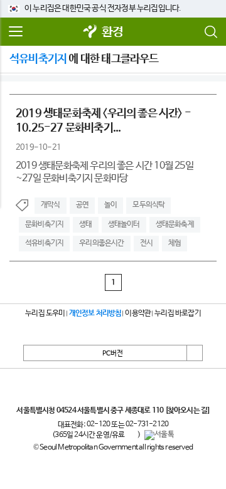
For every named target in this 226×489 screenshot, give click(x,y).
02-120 (98, 424)
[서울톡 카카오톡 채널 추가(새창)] (159, 435)
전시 (146, 243)
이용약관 (138, 313)
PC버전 (112, 353)
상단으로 (194, 353)
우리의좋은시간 (101, 243)
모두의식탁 (148, 205)
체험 (174, 243)
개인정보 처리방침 (95, 313)
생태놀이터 (124, 224)
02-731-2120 (147, 424)
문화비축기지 (44, 224)
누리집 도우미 (45, 313)
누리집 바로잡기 (177, 313)
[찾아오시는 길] (187, 410)
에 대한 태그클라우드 (84, 59)
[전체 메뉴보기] (15, 32)
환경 (112, 32)
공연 (82, 205)
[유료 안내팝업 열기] (131, 435)
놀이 (110, 205)
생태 (85, 224)
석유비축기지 (44, 243)
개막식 (50, 205)
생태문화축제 (175, 224)
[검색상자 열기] (210, 32)
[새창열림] (90, 32)
